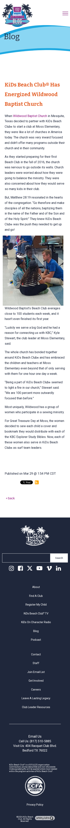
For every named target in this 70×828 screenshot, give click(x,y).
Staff (36, 663)
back (11, 498)
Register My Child (36, 604)
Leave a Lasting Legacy (36, 698)
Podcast (36, 639)
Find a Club (36, 595)
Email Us (35, 736)
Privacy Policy (35, 804)
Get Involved (36, 680)
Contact (36, 654)
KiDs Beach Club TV (36, 613)
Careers (36, 689)
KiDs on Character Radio (36, 622)
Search (59, 558)
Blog (36, 631)
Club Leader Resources (36, 707)
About (36, 587)
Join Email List (36, 672)
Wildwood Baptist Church (30, 116)
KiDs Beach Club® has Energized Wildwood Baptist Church (32, 94)
